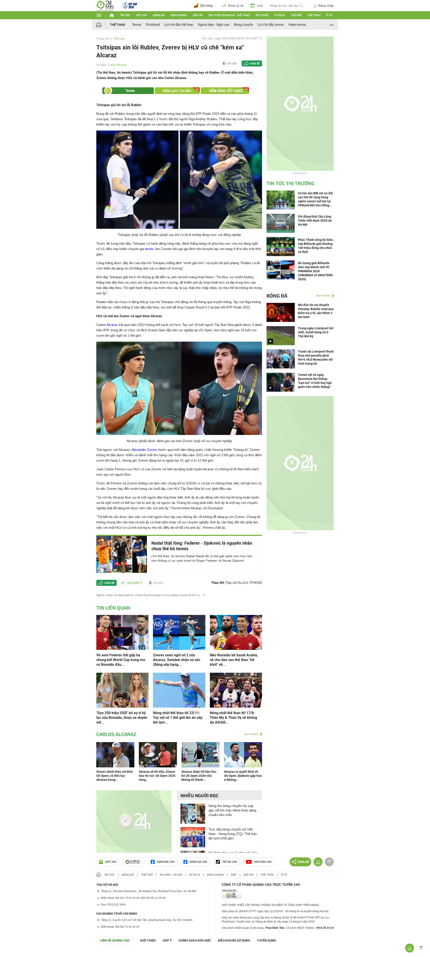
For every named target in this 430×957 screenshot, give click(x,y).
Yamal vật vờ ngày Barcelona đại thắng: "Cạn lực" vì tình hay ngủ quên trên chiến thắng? (315, 381)
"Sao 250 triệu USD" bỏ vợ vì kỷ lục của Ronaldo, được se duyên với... (121, 717)
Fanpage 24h (166, 861)
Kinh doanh (178, 15)
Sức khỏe (262, 15)
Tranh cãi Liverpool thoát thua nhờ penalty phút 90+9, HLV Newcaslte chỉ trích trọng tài (316, 357)
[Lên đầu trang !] (421, 948)
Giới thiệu (148, 940)
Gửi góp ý (134, 583)
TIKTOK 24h (229, 861)
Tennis (136, 24)
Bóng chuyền (243, 24)
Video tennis (297, 24)
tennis (149, 249)
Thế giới (296, 15)
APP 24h (110, 861)
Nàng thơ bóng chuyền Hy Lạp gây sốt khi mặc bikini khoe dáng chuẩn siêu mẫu (232, 810)
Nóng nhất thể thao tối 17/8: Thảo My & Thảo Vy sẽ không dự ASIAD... (233, 717)
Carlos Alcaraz (117, 64)
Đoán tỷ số (235, 5)
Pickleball (153, 24)
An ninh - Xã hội (171, 874)
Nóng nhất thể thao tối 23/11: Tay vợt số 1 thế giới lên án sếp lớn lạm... (177, 717)
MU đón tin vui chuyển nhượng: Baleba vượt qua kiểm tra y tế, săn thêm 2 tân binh (316, 311)
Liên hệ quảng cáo (115, 940)
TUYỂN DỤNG (266, 940)
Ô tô (329, 15)
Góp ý (167, 940)
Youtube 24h (263, 861)
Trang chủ (102, 38)
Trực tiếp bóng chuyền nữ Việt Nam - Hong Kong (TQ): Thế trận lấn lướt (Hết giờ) (233, 833)
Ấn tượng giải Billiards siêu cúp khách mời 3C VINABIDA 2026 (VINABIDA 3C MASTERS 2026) (315, 271)
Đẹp (233, 874)
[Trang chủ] (103, 24)
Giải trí (197, 15)
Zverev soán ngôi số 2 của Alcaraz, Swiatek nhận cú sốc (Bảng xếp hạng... (176, 660)
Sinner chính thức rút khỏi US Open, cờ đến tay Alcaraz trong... (114, 775)
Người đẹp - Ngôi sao (213, 24)
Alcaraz (112, 325)
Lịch (260, 5)
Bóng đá (159, 15)
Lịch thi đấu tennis (271, 24)
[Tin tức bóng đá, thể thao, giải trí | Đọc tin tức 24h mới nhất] (105, 5)
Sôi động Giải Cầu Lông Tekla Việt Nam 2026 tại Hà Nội (315, 220)
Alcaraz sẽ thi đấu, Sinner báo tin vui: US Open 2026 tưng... (157, 775)
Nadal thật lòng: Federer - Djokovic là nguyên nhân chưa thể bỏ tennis (201, 545)
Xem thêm (251, 734)
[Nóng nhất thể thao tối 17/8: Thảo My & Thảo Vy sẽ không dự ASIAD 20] (236, 690)
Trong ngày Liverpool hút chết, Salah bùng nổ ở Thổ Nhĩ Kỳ (315, 332)
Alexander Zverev (144, 450)
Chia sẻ (255, 63)
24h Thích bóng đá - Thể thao (229, 15)
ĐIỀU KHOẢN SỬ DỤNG (234, 940)
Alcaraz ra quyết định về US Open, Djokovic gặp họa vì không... (243, 775)
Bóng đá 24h (198, 861)
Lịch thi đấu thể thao (178, 24)
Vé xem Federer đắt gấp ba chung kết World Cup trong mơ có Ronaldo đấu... (120, 660)
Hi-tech (279, 15)
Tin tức (125, 15)
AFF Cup (141, 15)
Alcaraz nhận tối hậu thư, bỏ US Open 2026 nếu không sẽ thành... (199, 775)
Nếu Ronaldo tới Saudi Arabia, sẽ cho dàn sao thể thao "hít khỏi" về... (234, 660)
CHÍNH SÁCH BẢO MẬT (194, 940)
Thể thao (313, 15)
